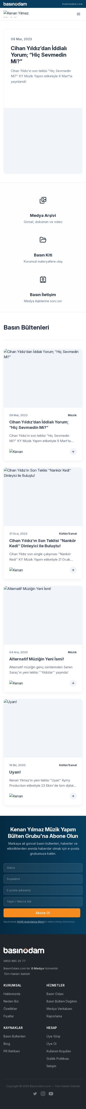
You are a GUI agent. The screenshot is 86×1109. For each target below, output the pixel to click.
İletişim (51, 1066)
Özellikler (10, 1009)
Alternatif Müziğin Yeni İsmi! (36, 659)
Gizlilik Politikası (58, 1058)
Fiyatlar (9, 1016)
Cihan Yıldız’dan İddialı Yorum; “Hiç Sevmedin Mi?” (39, 55)
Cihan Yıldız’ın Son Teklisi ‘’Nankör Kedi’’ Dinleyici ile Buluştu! (42, 543)
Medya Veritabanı (59, 1009)
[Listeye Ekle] (73, 451)
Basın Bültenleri (15, 1036)
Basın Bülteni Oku (35, 96)
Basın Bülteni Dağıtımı (62, 1001)
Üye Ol (51, 1044)
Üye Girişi (53, 1036)
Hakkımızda (12, 994)
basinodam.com (72, 3)
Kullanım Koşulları (59, 1051)
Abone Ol (43, 913)
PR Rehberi (12, 1051)
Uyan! (15, 772)
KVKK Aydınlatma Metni (31, 921)
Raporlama (54, 1016)
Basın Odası (55, 994)
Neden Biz (11, 1001)
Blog (7, 1044)
